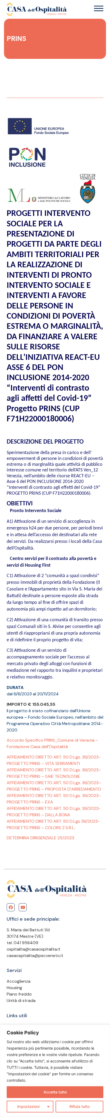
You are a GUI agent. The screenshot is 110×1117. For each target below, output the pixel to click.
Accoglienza (18, 981)
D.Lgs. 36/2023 (84, 783)
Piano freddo (19, 994)
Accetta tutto (55, 1092)
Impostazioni (28, 1106)
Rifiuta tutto (79, 1106)
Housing (14, 987)
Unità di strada (21, 1000)
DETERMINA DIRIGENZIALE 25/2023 (40, 838)
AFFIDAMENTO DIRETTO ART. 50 (38, 783)
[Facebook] (11, 907)
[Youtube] (23, 907)
